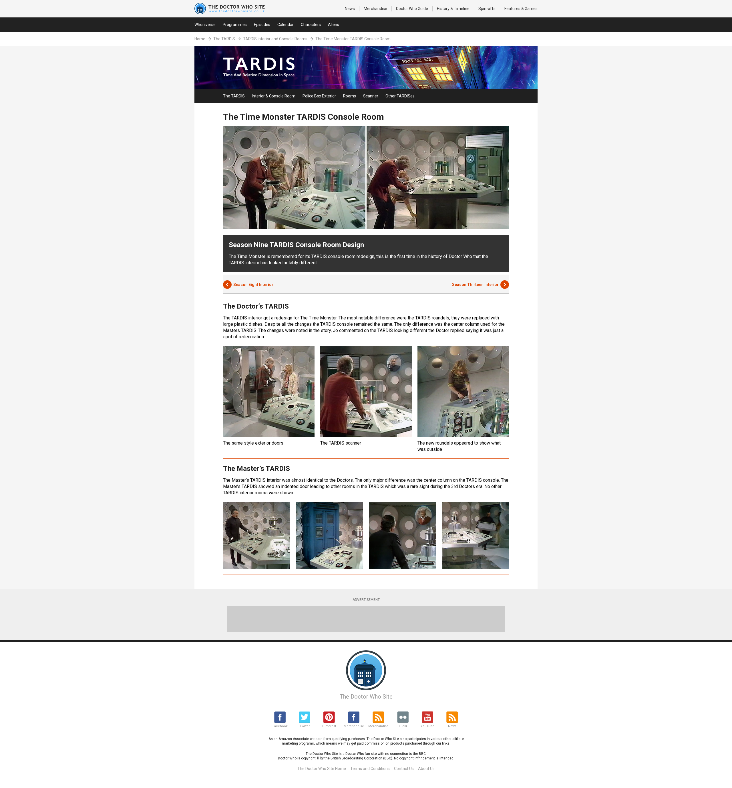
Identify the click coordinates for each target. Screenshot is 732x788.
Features (521, 8)
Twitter (305, 726)
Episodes (262, 24)
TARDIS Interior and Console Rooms (275, 39)
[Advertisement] (366, 619)
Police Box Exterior (319, 96)
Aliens (333, 24)
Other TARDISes (400, 96)
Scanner (370, 96)
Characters (311, 24)
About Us (426, 768)
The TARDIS (224, 39)
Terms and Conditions (370, 768)
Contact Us (404, 768)
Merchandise (375, 8)
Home (199, 39)
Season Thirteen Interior (475, 284)
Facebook (280, 726)
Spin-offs (487, 8)
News (350, 8)
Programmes (235, 24)
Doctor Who (412, 8)
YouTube (427, 726)
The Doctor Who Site (366, 696)
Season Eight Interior (253, 284)
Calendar (285, 24)
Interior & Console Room (273, 96)
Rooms (349, 96)
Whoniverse (205, 24)
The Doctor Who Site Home (321, 768)
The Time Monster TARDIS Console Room (353, 39)
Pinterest (329, 726)
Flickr (403, 726)
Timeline (453, 8)
